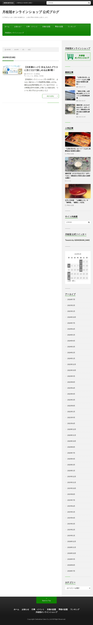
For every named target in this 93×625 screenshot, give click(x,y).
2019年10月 (71, 488)
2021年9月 (71, 417)
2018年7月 (71, 571)
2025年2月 (71, 305)
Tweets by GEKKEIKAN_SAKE (77, 240)
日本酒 (41, 76)
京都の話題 (46, 26)
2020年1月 (71, 471)
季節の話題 (59, 26)
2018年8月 (71, 565)
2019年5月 (71, 512)
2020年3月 (71, 465)
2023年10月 (71, 370)
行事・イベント (32, 26)
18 (69, 274)
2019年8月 (71, 494)
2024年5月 (71, 335)
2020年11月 (71, 435)
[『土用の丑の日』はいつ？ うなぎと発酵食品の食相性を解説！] (70, 81)
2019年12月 (71, 476)
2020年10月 (71, 441)
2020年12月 (71, 429)
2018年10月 (71, 553)
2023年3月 (71, 400)
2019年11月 (71, 482)
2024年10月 (71, 317)
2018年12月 (71, 541)
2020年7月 (71, 453)
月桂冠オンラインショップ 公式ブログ (30, 12)
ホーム (7, 26)
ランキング (72, 26)
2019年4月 (71, 518)
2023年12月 (71, 364)
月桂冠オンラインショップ (14, 33)
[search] (89, 3)
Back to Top (46, 601)
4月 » (73, 281)
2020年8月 (71, 447)
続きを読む (50, 96)
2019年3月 (71, 524)
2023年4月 (71, 394)
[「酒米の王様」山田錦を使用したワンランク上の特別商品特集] (70, 95)
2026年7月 (71, 299)
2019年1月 (71, 535)
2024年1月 (71, 358)
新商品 (38, 73)
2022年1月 (71, 412)
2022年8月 (71, 406)
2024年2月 (71, 352)
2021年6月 (71, 423)
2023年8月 (71, 382)
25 (69, 278)
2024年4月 (71, 341)
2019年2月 (71, 530)
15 (81, 270)
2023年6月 (71, 388)
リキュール (29, 76)
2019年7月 (71, 500)
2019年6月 (71, 506)
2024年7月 (71, 323)
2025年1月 (71, 311)
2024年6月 (71, 329)
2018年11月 (71, 547)
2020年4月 (71, 459)
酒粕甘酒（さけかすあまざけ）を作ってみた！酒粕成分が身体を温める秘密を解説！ (83, 109)
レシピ (69, 180)
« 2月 (69, 281)
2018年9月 (71, 559)
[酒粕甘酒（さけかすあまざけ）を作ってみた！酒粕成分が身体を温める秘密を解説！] (70, 109)
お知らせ (17, 26)
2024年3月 (71, 347)
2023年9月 (71, 376)
